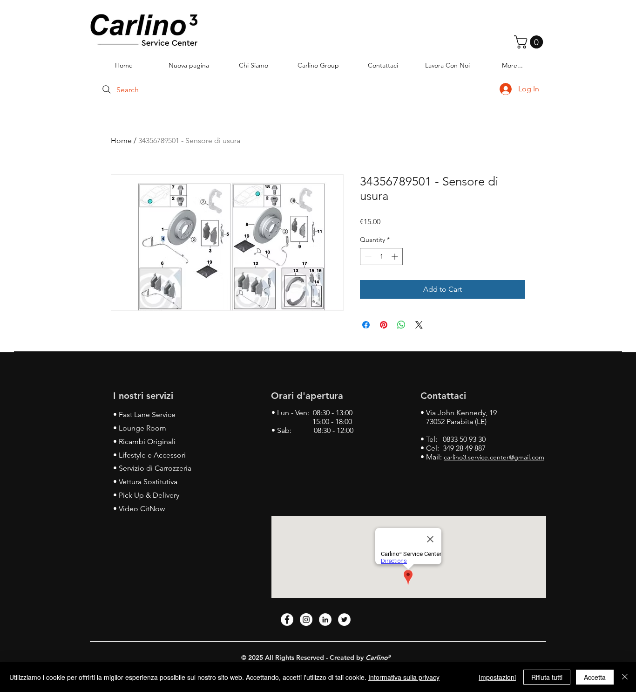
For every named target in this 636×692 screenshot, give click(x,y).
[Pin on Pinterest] (383, 324)
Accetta (595, 677)
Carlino (376, 657)
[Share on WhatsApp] (401, 324)
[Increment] (395, 256)
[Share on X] (419, 324)
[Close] (624, 677)
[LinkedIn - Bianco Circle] (325, 619)
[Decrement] (367, 256)
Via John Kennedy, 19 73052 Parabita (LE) (458, 417)
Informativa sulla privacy (404, 677)
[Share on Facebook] (366, 324)
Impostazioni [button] (497, 677)
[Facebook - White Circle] (287, 619)
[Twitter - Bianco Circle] (344, 619)
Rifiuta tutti (546, 677)
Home (121, 140)
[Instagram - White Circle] (306, 619)
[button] (530, 41)
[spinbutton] (381, 256)
